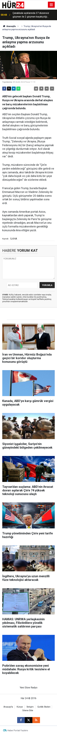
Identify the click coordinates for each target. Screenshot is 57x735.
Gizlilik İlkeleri (43, 707)
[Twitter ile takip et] (28, 720)
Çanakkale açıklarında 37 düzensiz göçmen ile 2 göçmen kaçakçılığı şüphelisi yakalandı (31, 15)
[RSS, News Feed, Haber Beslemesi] (36, 720)
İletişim (30, 707)
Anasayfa (11, 26)
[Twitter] (9, 88)
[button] (41, 88)
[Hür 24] (13, 4)
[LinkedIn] (14, 88)
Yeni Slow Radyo (28, 687)
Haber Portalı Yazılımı (17, 730)
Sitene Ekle (27, 710)
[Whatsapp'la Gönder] (18, 88)
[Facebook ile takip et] (21, 720)
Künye (20, 707)
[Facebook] (4, 88)
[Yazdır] (36, 88)
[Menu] (51, 5)
